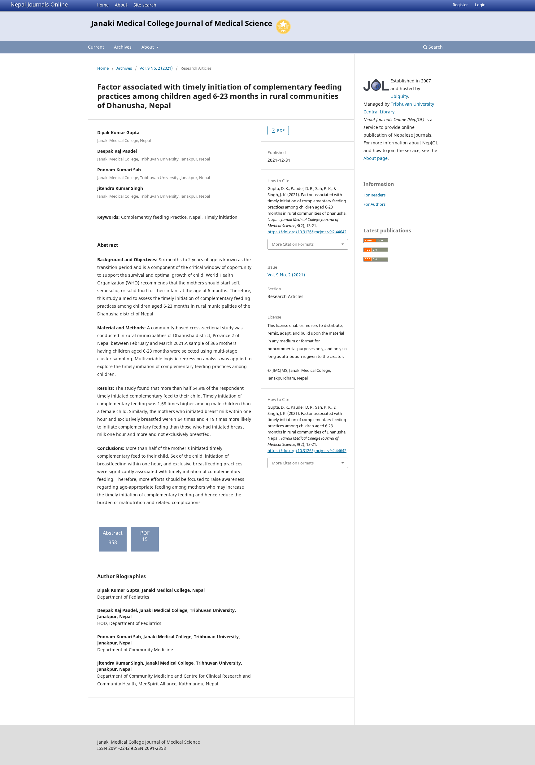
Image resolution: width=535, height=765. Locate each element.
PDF (280, 130)
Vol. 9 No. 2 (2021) (156, 68)
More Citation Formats (293, 244)
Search (435, 47)
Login (480, 4)
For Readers (374, 195)
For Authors (374, 204)
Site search (144, 5)
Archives (123, 47)
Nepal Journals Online (39, 4)
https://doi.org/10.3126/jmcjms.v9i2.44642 (307, 232)
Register (460, 4)
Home (103, 5)
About (121, 5)
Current (96, 47)
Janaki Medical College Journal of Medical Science (181, 23)
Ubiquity (399, 96)
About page (375, 158)
